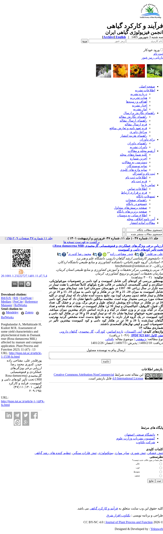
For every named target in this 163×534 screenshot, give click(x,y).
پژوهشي (141, 339)
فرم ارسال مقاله (136, 124)
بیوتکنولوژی (106, 453)
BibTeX (6, 298)
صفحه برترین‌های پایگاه (132, 211)
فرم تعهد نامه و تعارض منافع (128, 128)
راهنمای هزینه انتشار (133, 135)
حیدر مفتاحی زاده (121, 254)
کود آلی (100, 331)
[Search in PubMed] (137, 255)
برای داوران (147, 139)
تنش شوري (138, 453)
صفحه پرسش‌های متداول (130, 207)
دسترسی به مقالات (134, 162)
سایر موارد (122, 453)
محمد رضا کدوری (79, 254)
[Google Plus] (25, 422)
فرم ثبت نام (139, 181)
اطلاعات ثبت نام (136, 177)
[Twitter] (25, 415)
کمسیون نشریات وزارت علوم (135, 438)
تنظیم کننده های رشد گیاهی (53, 453)
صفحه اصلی (147, 86)
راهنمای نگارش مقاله (133, 116)
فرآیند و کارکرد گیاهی (104, 508)
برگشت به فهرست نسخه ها (81, 242)
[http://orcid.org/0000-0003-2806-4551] (105, 255)
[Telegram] (17, 415)
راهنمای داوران (137, 143)
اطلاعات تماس (137, 188)
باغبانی (109, 339)
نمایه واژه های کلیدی (133, 169)
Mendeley (12, 312)
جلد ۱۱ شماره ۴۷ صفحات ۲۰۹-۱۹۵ (29, 238)
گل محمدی (86, 331)
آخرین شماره (138, 158)
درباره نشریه (138, 94)
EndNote (26, 298)
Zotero (29, 312)
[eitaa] (17, 422)
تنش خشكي (155, 453)
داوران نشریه (138, 147)
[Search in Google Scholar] (142, 255)
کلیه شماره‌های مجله (133, 154)
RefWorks (20, 305)
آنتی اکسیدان (133, 331)
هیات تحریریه (138, 98)
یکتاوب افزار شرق (118, 515)
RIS (15, 298)
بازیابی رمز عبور (152, 57)
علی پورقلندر (154, 254)
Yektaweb (156, 529)
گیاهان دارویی (68, 331)
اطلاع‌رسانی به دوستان (132, 215)
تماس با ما (148, 185)
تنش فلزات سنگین (84, 453)
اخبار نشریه (139, 105)
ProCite (18, 301)
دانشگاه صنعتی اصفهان (139, 434)
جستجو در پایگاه (136, 204)
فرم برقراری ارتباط (134, 192)
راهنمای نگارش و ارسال (139, 113)
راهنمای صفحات (136, 200)
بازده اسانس (115, 331)
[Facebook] (34, 415)
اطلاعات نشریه (145, 90)
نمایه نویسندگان (137, 166)
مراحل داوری (138, 132)
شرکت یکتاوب (145, 442)
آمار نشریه (140, 109)
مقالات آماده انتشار (142, 223)
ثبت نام (158, 53)
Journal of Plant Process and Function (129, 522)
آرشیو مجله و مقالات (141, 151)
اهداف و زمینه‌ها (136, 101)
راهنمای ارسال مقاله (133, 120)
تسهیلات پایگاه (145, 196)
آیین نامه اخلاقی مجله (141, 219)
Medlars (6, 301)
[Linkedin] (8, 415)
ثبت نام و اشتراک (144, 173)
